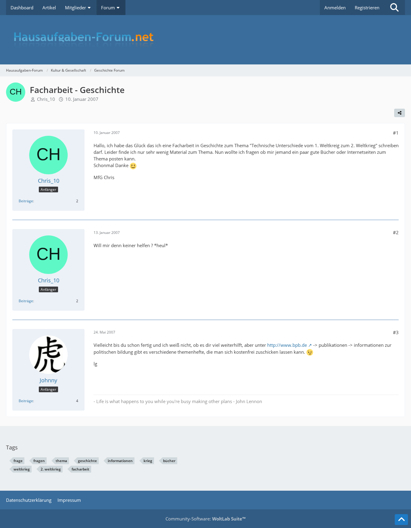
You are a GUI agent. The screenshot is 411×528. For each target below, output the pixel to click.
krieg (148, 460)
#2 (396, 232)
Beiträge (26, 200)
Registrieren (367, 8)
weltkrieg (22, 469)
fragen (39, 460)
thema (61, 460)
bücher (169, 460)
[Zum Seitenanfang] (401, 519)
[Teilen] (399, 113)
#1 (396, 133)
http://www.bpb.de (287, 345)
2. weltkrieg (51, 469)
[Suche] (394, 7)
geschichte (87, 460)
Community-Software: (205, 519)
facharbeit (80, 469)
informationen (120, 460)
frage (18, 460)
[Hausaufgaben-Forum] (205, 39)
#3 (396, 332)
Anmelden (335, 8)
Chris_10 (46, 99)
